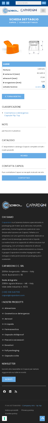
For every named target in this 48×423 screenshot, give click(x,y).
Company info (28, 405)
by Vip (39, 405)
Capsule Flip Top (12, 115)
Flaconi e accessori (14, 340)
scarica (38, 87)
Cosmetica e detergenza (16, 113)
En (8, 3)
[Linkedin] (10, 391)
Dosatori (9, 345)
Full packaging (12, 350)
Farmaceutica (12, 329)
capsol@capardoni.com (13, 295)
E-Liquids (9, 324)
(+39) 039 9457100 (11, 292)
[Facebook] (4, 391)
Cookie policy (11, 413)
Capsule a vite (12, 355)
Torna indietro (13, 96)
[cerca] (44, 3)
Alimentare (10, 308)
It (3, 3)
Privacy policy (28, 410)
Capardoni (6, 222)
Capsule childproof (14, 334)
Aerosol (8, 319)
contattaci (24, 178)
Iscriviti (8, 379)
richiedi (24, 155)
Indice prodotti (11, 410)
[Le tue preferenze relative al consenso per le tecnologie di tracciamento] (4, 418)
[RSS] (16, 391)
